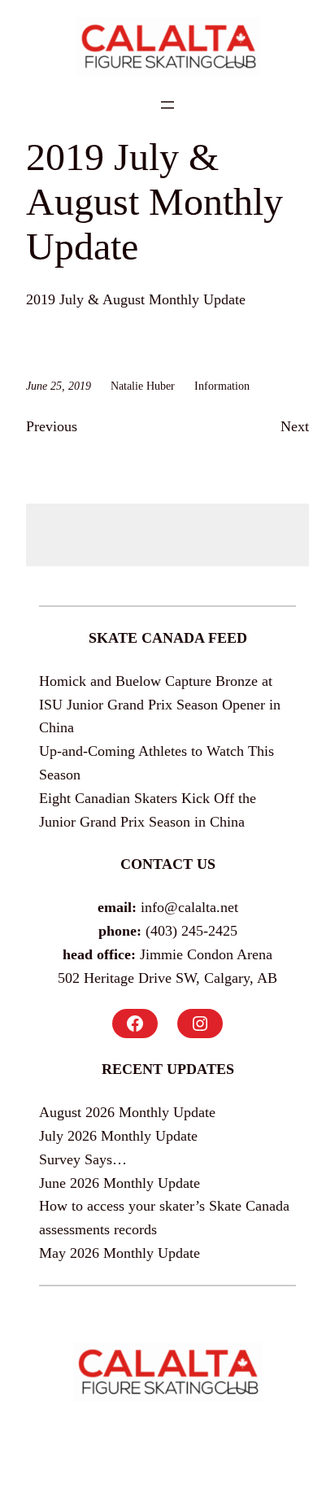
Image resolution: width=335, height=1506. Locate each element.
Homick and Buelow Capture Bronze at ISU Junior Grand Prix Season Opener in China (160, 704)
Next (295, 426)
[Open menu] (167, 105)
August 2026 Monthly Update (127, 1112)
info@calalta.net (189, 907)
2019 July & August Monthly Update (136, 299)
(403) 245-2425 (191, 931)
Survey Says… (83, 1159)
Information (222, 385)
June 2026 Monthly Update (119, 1183)
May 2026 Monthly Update (119, 1253)
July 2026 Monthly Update (118, 1136)
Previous (51, 426)
